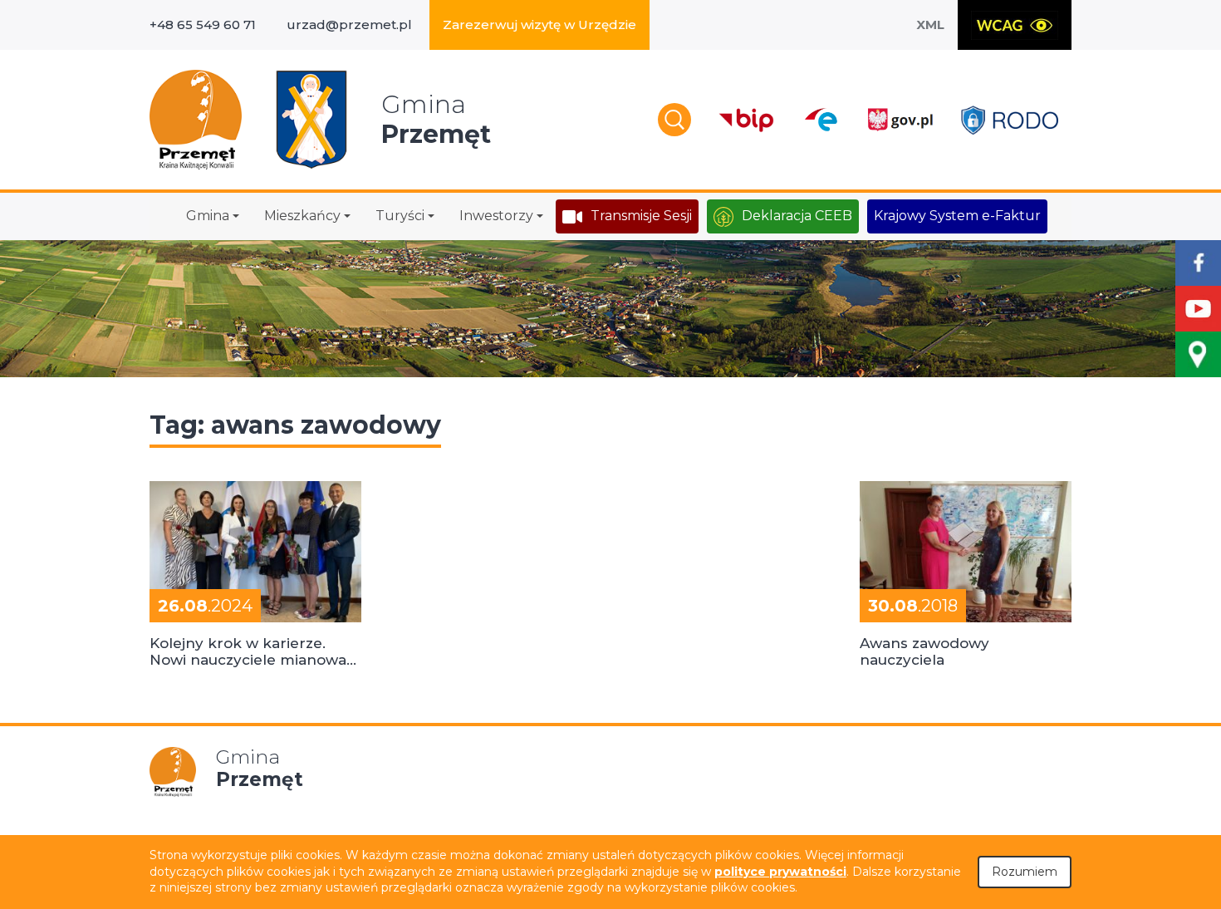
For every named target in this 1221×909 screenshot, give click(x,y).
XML (930, 24)
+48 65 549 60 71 (203, 24)
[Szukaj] (674, 119)
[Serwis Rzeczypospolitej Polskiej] (899, 120)
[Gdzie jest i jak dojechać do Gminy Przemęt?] (1198, 354)
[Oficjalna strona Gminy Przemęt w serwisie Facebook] (1198, 263)
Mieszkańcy (302, 216)
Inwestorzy (496, 216)
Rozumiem (1024, 871)
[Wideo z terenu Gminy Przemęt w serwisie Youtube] (1198, 309)
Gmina (207, 216)
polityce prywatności (780, 871)
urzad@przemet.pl (349, 24)
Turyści (399, 216)
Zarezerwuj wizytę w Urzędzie (539, 24)
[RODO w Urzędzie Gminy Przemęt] (1009, 120)
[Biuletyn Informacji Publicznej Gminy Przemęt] (746, 120)
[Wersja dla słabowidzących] (1014, 25)
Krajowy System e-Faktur (957, 216)
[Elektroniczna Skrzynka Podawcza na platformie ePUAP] (820, 120)
